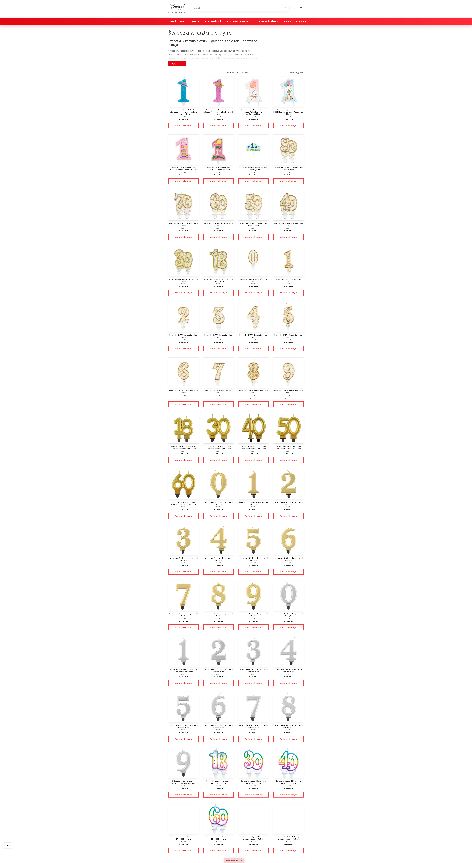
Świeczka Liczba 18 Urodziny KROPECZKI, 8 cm (218, 782)
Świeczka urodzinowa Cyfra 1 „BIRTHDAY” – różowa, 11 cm (218, 169)
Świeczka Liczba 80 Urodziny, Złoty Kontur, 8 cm (288, 169)
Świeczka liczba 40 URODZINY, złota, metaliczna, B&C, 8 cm (253, 448)
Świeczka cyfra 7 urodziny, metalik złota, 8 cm (183, 615)
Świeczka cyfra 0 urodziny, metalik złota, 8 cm (218, 503)
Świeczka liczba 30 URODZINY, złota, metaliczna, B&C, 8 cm (218, 448)
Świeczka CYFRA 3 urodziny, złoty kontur (218, 336)
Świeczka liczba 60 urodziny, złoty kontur (218, 225)
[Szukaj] (286, 8)
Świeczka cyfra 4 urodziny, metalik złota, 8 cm (218, 559)
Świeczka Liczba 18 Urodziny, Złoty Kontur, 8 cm (218, 280)
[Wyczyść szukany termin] (281, 8)
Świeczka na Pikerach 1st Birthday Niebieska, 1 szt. (253, 169)
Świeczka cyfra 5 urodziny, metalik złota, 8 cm (253, 559)
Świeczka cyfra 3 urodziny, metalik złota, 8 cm (183, 559)
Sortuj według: (232, 73)
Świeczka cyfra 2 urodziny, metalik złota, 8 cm (288, 503)
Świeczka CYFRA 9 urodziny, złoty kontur (288, 392)
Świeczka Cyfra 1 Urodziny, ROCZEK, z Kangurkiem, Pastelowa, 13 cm (288, 112)
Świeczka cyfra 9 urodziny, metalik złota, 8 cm (253, 615)
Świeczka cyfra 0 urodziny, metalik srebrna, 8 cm (288, 615)
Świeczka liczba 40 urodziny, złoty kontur (288, 225)
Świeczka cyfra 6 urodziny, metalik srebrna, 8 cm (218, 726)
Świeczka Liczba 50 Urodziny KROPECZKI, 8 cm (183, 838)
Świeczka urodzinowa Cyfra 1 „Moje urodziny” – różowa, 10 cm (183, 169)
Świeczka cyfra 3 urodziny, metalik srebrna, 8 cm (253, 671)
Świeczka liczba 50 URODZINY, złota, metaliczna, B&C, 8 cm (289, 448)
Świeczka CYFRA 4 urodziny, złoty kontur (253, 336)
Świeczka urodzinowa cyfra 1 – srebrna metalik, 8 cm (183, 671)
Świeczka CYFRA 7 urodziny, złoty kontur (218, 392)
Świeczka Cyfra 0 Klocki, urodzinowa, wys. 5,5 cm (253, 838)
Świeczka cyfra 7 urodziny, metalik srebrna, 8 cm (253, 726)
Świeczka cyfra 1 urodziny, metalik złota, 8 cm (253, 503)
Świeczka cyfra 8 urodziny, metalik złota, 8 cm (218, 615)
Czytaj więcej (176, 64)
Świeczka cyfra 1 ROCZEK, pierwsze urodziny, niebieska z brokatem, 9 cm (183, 112)
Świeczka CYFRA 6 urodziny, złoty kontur (183, 392)
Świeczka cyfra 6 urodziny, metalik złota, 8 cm (288, 559)
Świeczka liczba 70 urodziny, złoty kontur (183, 225)
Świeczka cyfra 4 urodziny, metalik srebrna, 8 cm (288, 671)
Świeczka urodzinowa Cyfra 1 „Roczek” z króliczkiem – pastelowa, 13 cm (253, 112)
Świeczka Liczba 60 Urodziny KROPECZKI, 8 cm (218, 838)
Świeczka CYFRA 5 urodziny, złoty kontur (288, 336)
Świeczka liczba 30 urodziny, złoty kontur (183, 280)
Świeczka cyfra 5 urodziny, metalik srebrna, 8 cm (183, 726)
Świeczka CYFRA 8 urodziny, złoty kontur (253, 392)
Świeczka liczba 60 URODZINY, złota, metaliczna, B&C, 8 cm (183, 503)
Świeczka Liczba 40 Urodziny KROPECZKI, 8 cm (288, 782)
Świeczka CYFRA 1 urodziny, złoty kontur (288, 280)
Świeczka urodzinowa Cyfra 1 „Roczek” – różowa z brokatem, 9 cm (218, 112)
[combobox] (240, 8)
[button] (176, 21)
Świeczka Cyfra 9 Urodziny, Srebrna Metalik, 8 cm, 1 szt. (183, 782)
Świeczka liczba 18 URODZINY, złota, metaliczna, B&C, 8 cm (183, 448)
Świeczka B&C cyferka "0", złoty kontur (253, 280)
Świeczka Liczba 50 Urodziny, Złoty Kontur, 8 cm (253, 225)
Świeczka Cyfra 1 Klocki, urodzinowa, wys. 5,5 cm (288, 838)
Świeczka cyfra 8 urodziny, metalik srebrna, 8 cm (288, 726)
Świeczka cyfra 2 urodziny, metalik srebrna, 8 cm (218, 671)
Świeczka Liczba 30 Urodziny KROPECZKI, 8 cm (253, 782)
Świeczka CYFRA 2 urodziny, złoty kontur (183, 336)
